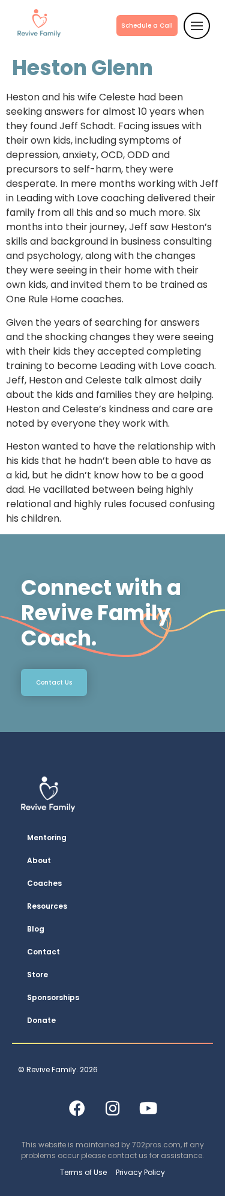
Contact (43, 952)
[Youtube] (148, 1107)
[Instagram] (113, 1107)
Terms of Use (83, 1172)
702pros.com (156, 1145)
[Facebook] (77, 1107)
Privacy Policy (140, 1172)
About (39, 860)
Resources (47, 906)
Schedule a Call (147, 25)
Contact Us (54, 682)
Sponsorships (53, 997)
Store (37, 974)
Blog (35, 929)
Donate (41, 1020)
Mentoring (47, 837)
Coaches (44, 883)
